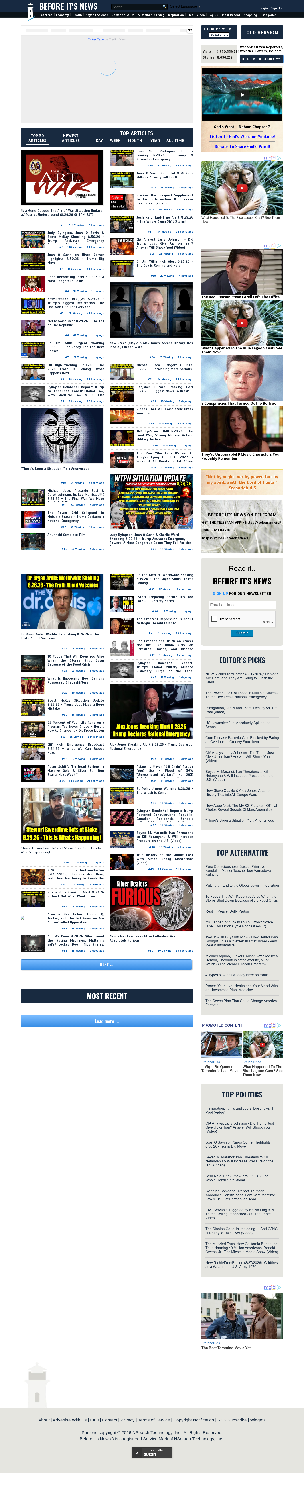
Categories (268, 15)
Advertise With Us (70, 1420)
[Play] (242, 95)
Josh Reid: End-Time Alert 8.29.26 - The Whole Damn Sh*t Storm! (164, 219)
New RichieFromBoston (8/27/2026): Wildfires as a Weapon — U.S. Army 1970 (241, 1265)
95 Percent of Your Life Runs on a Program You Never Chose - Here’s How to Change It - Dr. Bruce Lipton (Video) (75, 729)
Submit (242, 633)
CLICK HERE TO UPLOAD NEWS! (262, 59)
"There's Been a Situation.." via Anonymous (55, 469)
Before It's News (68, 6)
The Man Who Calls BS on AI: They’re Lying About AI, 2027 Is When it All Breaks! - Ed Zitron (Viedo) (164, 459)
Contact (109, 1420)
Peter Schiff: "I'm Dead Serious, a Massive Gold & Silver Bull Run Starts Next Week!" (75, 771)
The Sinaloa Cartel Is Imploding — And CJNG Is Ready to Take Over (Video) (241, 1231)
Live (190, 15)
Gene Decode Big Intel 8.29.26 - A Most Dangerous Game (75, 279)
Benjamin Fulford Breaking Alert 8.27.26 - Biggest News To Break (164, 389)
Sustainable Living (151, 15)
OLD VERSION (262, 32)
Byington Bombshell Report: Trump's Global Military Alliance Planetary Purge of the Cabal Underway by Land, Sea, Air (164, 669)
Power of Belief (123, 15)
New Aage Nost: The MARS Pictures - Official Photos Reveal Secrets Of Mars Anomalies (241, 807)
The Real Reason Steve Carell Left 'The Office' (240, 296)
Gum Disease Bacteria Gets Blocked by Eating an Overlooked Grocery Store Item (242, 740)
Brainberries (210, 1062)
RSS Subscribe (232, 1420)
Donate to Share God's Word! (242, 146)
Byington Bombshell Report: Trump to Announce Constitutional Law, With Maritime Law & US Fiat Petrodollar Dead (75, 393)
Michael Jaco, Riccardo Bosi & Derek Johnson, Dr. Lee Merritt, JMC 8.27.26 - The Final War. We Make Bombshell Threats (75, 497)
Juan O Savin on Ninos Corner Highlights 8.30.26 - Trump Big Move (75, 259)
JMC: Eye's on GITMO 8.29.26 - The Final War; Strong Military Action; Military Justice (164, 435)
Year (155, 140)
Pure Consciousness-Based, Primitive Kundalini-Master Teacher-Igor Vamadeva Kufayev (238, 870)
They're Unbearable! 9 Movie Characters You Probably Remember (240, 456)
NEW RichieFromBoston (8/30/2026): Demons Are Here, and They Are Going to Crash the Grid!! (75, 876)
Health (77, 15)
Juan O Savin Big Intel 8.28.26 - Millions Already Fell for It (164, 175)
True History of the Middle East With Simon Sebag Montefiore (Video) (164, 859)
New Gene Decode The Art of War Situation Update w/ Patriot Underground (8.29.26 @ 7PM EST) (61, 213)
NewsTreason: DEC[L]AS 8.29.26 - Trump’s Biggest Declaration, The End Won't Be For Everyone (75, 303)
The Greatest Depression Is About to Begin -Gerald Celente (164, 621)
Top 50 (213, 15)
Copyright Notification (193, 1420)
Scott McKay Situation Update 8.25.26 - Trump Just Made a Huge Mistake (75, 704)
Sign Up (276, 8)
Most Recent (231, 15)
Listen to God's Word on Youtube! (242, 136)
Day (99, 140)
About (44, 1420)
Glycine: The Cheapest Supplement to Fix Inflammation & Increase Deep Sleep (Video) (164, 199)
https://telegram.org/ (263, 522)
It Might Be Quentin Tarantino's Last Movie (220, 1069)
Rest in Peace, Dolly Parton (227, 911)
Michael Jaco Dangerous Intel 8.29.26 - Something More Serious (164, 367)
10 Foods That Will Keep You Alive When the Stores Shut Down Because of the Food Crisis (75, 660)
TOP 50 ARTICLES (37, 138)
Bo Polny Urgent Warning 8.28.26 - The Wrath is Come (164, 791)
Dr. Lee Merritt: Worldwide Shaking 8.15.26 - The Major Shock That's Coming (164, 579)
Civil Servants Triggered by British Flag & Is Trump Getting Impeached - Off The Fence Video (239, 1214)
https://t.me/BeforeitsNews (225, 538)
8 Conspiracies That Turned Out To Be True (238, 403)
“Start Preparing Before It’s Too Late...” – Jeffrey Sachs (164, 599)
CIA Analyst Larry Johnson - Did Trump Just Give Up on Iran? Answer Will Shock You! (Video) (164, 243)
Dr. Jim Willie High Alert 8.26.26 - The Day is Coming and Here (164, 263)
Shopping (250, 15)
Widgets (258, 1420)
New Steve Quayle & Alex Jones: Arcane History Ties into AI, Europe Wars (237, 793)
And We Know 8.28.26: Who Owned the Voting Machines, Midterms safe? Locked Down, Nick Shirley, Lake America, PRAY (75, 942)
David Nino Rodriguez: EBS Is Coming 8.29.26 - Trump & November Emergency (164, 155)
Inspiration (176, 15)
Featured (46, 15)
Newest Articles (71, 138)
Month (135, 140)
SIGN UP (220, 593)
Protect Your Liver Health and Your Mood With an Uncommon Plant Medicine (241, 988)
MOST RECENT (107, 996)
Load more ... (107, 1020)
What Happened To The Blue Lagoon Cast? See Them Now (240, 219)
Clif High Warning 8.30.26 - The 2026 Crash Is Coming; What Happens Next (75, 369)
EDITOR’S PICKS (242, 660)
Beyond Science (96, 15)
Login (264, 8)
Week (115, 140)
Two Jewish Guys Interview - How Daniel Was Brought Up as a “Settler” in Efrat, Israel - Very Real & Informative (241, 941)
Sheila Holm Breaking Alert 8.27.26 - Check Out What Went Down (75, 894)
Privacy (127, 1420)
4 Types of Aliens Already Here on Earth (236, 975)
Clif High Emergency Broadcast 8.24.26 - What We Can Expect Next (75, 749)
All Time (175, 140)
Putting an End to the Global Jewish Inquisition (242, 885)
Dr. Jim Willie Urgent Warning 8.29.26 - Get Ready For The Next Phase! (75, 347)
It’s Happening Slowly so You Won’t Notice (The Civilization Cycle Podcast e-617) (239, 924)
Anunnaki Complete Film (66, 535)
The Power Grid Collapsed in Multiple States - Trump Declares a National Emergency (75, 517)
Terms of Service (154, 1420)
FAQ (94, 1420)
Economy (62, 15)
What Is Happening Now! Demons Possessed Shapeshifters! (75, 680)
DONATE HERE (219, 34)
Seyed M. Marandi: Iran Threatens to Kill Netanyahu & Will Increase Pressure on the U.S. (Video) (164, 837)
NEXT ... (106, 964)
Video (201, 15)
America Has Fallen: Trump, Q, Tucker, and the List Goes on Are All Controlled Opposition (75, 918)
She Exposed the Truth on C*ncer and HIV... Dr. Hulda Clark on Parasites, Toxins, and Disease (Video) (164, 647)
